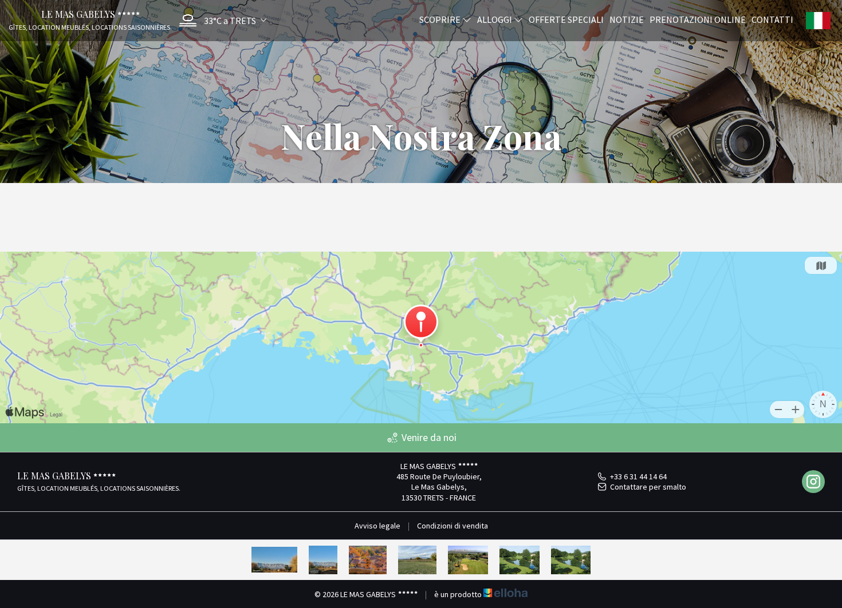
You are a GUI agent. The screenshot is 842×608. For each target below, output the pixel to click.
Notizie (626, 19)
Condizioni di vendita (452, 525)
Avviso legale (377, 525)
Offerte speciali (566, 19)
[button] (220, 20)
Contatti (772, 19)
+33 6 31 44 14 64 (638, 476)
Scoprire (440, 19)
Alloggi (495, 19)
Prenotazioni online (698, 19)
